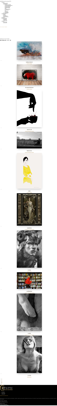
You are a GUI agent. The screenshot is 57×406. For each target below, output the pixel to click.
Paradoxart (7, 12)
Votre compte (3, 393)
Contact (3, 21)
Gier (5, 8)
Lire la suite (29, 271)
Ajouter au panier (30, 229)
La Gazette (3, 17)
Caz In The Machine (8, 6)
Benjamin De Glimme (8, 4)
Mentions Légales (2, 403)
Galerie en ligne (4, 13)
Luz (5, 10)
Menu (10, 1)
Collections (5, 20)
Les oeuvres (3, 392)
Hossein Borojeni (7, 9)
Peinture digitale (5, 16)
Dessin (4, 14)
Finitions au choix (30, 131)
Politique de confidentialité (3, 404)
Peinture (4, 15)
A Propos (3, 2)
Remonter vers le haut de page (4, 395)
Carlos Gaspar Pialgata (8, 5)
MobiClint (6, 11)
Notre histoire (5, 3)
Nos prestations (4, 18)
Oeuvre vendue (29, 63)
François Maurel (7, 7)
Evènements (5, 19)
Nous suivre (5, 22)
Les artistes (3, 391)
